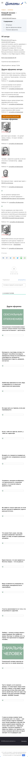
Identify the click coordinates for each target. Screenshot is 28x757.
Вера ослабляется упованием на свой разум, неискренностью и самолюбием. (12, 585)
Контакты (24, 741)
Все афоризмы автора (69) (11, 116)
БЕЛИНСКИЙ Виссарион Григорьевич (13, 198)
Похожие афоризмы (12, 29)
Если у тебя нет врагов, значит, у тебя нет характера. (12, 432)
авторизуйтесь (22, 279)
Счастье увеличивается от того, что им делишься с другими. (14, 609)
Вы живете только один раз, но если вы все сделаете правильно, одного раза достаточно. (14, 509)
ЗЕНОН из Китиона (7, 183)
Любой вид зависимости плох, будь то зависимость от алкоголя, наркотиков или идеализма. (13, 384)
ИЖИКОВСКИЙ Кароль (9, 18)
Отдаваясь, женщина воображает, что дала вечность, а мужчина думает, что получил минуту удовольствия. (13, 483)
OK (23, 755)
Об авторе (9, 25)
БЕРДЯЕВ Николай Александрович (13, 218)
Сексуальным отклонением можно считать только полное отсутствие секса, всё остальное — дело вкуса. (13, 328)
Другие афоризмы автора (13, 27)
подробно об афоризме (16, 81)
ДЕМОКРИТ (5, 139)
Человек (4, 253)
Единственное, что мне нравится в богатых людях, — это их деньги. (13, 560)
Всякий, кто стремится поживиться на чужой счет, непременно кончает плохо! (14, 457)
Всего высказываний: (8, 57)
